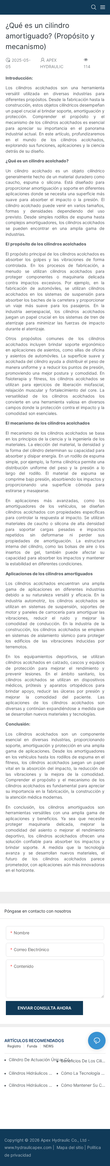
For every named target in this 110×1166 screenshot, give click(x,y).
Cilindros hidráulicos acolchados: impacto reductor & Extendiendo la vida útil (31, 1073)
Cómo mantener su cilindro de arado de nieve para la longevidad (83, 1085)
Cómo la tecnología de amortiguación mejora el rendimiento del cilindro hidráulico (83, 1073)
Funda (32, 1046)
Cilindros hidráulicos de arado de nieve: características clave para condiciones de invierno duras (31, 1085)
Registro (14, 1046)
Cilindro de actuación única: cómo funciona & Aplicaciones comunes (41, 1059)
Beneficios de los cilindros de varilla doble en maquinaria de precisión (83, 1060)
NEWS (48, 1046)
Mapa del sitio (70, 1147)
